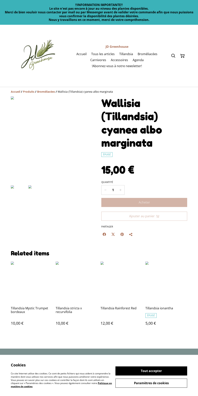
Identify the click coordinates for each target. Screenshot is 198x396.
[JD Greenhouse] (38, 56)
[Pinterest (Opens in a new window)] (122, 234)
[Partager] (131, 234)
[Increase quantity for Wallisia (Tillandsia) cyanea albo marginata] (121, 190)
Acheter (144, 202)
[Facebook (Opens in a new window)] (104, 234)
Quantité (107, 182)
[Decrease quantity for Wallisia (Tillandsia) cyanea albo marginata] (105, 190)
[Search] (173, 56)
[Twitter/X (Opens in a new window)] (113, 234)
